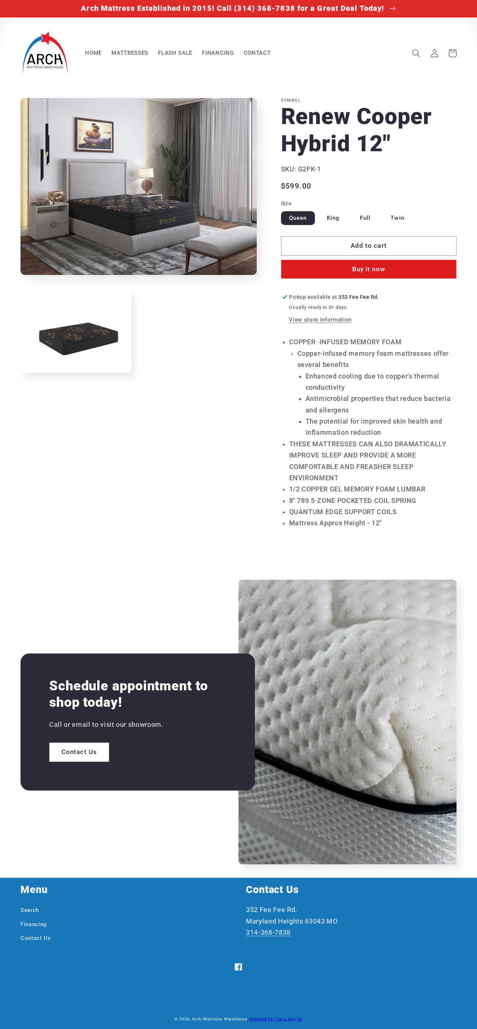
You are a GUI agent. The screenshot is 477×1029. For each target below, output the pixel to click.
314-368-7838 (268, 932)
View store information (320, 320)
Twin (397, 218)
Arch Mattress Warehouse (219, 1019)
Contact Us (79, 752)
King (333, 218)
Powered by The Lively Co (276, 1019)
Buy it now (368, 269)
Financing (33, 924)
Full (365, 218)
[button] (416, 53)
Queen (298, 218)
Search (29, 910)
